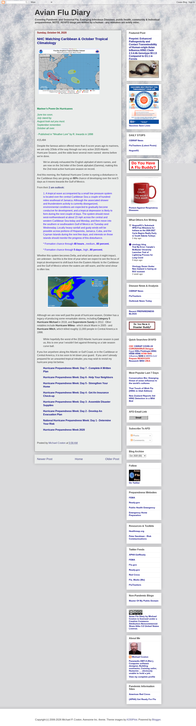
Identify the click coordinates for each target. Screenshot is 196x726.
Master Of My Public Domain (143, 600)
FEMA (132, 497)
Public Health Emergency (142, 507)
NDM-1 (141, 356)
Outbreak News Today (140, 301)
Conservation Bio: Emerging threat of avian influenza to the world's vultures (143, 380)
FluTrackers (135, 296)
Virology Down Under (143, 266)
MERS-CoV (151, 356)
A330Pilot (131, 719)
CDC (131, 346)
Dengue (149, 348)
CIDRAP (138, 346)
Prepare (133, 358)
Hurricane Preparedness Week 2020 (64, 429)
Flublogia (145, 351)
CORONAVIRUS (137, 348)
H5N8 (131, 353)
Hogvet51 (134, 150)
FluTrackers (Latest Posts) (142, 145)
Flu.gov (133, 565)
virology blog (139, 244)
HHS (149, 353)
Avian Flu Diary (62, 12)
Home (79, 459)
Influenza (133, 356)
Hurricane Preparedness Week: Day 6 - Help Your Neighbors (78, 377)
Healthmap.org (136, 531)
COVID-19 (148, 346)
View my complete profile (142, 677)
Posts (136, 435)
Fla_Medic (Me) (137, 580)
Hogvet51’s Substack (143, 225)
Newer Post (44, 459)
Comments (138, 440)
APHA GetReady (137, 554)
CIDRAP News (136, 140)
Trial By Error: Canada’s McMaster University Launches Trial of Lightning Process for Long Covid (143, 252)
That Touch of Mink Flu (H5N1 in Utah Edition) (141, 389)
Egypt (131, 351)
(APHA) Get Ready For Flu (142, 699)
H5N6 (138, 353)
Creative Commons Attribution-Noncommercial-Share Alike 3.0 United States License (144, 625)
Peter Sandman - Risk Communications (140, 537)
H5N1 (153, 351)
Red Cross (134, 574)
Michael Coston (140, 657)
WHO (142, 361)
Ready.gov (134, 502)
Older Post (112, 459)
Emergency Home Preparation (138, 513)
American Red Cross (139, 694)
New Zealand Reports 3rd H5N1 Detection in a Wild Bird (142, 398)
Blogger (156, 719)
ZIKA (147, 361)
